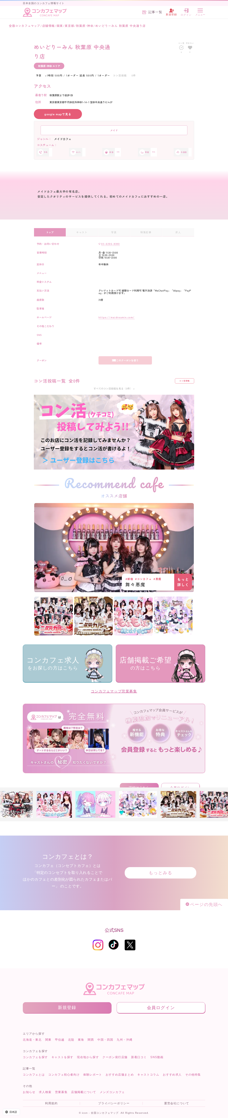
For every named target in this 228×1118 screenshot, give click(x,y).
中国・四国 (105, 1039)
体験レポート (92, 1074)
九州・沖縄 (124, 1039)
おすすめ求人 (172, 1074)
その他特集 (193, 1074)
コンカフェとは (34, 1074)
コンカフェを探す (35, 1057)
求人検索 (45, 1092)
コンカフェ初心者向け (64, 1074)
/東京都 (68, 26)
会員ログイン (161, 1007)
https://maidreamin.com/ (117, 317)
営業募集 (61, 1092)
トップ (50, 232)
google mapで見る (57, 114)
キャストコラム (148, 1074)
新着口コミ (139, 1057)
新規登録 (67, 1007)
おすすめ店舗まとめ (120, 1074)
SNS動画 (157, 1057)
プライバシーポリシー (113, 1103)
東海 (81, 1039)
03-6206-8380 (110, 244)
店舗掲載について (83, 1092)
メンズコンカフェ (112, 1092)
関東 (48, 1039)
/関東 (59, 26)
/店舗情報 (47, 26)
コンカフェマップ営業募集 (114, 691)
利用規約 (51, 1103)
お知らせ (29, 1092)
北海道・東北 (32, 1039)
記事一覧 (155, 12)
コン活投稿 (184, 380)
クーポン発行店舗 (115, 1057)
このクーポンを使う (127, 360)
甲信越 (59, 1039)
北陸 (71, 1039)
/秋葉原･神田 (83, 26)
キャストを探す (62, 1057)
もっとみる (160, 872)
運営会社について (176, 1103)
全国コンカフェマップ (24, 26)
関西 (91, 1039)
